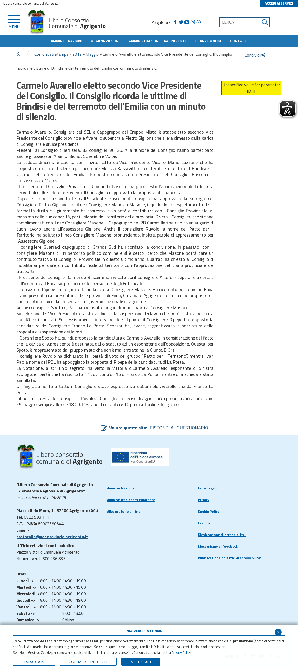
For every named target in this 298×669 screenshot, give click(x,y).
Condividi (253, 55)
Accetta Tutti (141, 661)
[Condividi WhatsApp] (198, 22)
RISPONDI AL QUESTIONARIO (179, 427)
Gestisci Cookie (34, 661)
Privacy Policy (181, 652)
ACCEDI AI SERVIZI (279, 3)
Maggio (92, 54)
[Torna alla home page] (18, 54)
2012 (77, 54)
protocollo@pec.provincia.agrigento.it (52, 536)
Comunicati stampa (51, 54)
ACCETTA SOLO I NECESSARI (88, 661)
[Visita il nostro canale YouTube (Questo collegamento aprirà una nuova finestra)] (187, 22)
